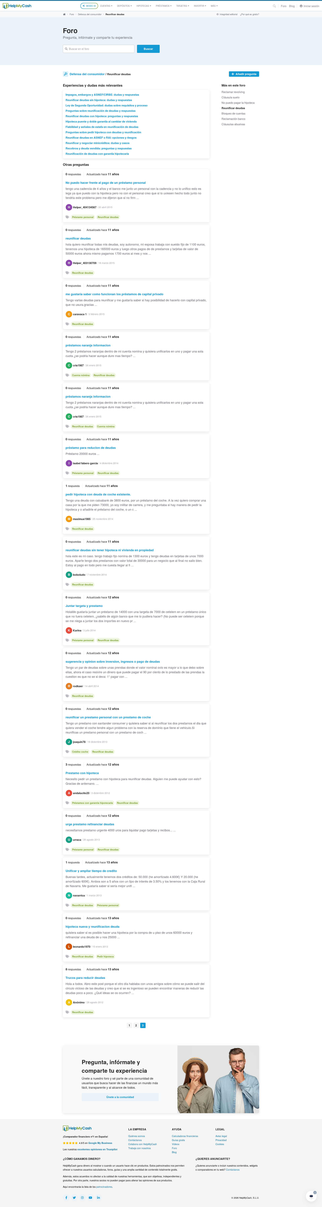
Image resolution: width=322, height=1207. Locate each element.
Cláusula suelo (230, 97)
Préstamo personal (83, 217)
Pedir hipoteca (105, 956)
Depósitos (123, 5)
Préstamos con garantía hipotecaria (92, 802)
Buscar (148, 49)
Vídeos (175, 1144)
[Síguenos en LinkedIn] (98, 1197)
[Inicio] (17, 6)
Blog (292, 6)
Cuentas (105, 5)
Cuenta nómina (81, 375)
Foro (283, 6)
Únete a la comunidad (120, 1097)
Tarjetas (181, 5)
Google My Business (100, 1143)
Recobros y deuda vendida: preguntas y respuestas (99, 148)
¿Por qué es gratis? (249, 14)
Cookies (220, 1144)
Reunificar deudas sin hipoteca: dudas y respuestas (99, 100)
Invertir (199, 5)
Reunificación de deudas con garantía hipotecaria (97, 154)
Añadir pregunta (245, 74)
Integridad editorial (228, 14)
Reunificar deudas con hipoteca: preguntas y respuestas (102, 116)
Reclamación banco (233, 119)
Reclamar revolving (233, 92)
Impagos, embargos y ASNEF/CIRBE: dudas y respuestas (102, 95)
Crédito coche (80, 751)
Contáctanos (135, 1140)
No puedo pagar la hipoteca (238, 103)
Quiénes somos (136, 1136)
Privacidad (221, 1140)
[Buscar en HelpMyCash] (274, 6)
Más (213, 5)
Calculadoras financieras (185, 1136)
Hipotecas (143, 5)
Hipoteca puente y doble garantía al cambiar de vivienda (101, 121)
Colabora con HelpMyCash (142, 1144)
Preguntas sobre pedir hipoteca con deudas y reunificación (103, 132)
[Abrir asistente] (311, 1196)
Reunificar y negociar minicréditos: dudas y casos (97, 143)
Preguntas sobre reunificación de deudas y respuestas (101, 111)
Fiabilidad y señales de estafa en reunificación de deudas (102, 127)
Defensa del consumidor (89, 14)
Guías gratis (178, 1140)
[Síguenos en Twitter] (74, 1197)
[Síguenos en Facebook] (66, 1197)
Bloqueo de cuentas (233, 113)
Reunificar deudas (108, 217)
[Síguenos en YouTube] (90, 1197)
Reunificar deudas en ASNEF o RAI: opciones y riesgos (101, 137)
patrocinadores (104, 1186)
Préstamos (163, 5)
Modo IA (91, 5)
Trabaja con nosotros (139, 1148)
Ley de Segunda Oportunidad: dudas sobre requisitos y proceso (107, 105)
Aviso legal (221, 1136)
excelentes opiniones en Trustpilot (97, 1149)
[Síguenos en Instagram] (82, 1197)
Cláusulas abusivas (233, 124)
